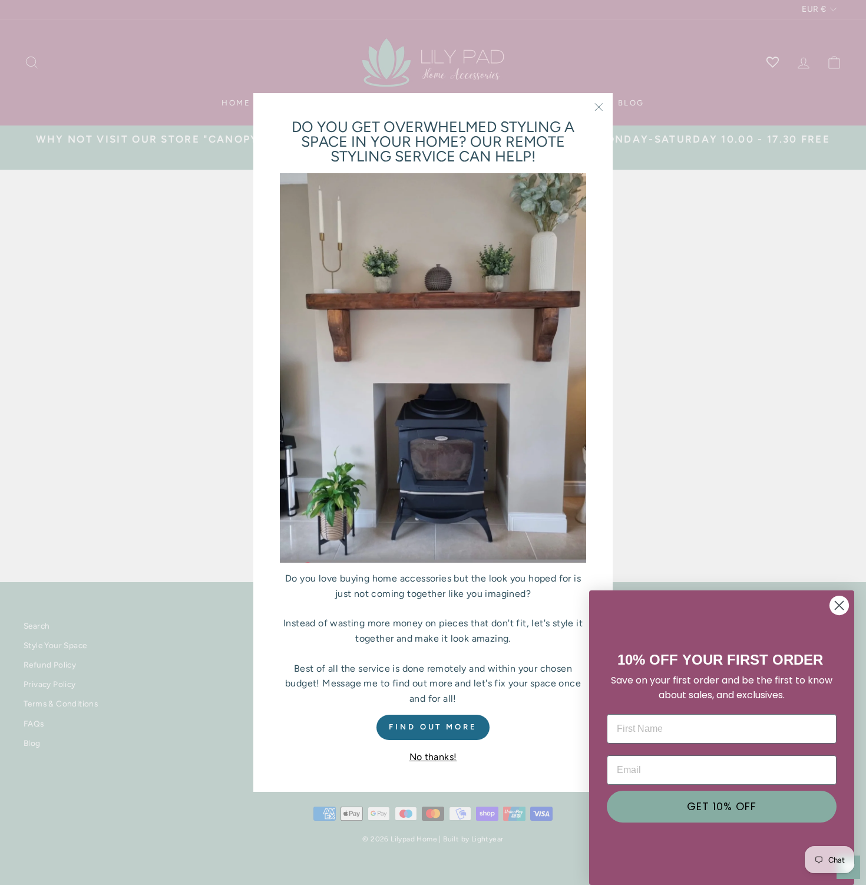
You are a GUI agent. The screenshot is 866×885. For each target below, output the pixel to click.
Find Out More (433, 727)
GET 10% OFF (721, 806)
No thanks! (433, 756)
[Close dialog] (839, 605)
